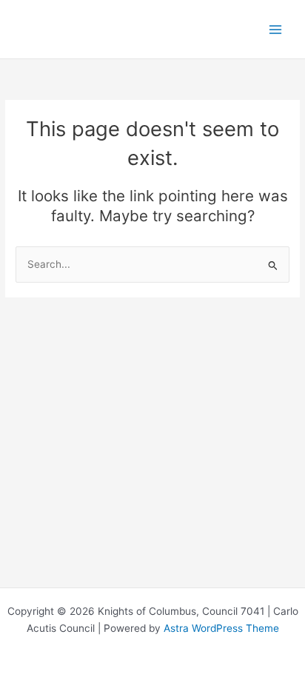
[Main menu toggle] (276, 29)
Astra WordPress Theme (221, 628)
